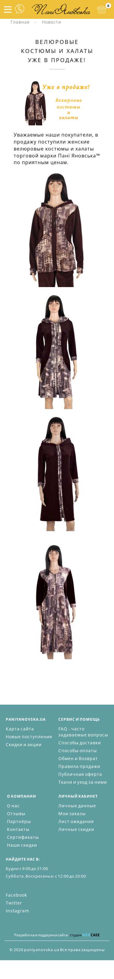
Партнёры (19, 821)
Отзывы (16, 813)
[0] (101, 9)
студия (85, 935)
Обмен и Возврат (78, 758)
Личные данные (77, 806)
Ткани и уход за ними (82, 782)
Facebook (16, 895)
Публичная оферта (80, 774)
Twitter (14, 903)
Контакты (18, 829)
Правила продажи (79, 766)
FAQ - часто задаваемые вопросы (83, 732)
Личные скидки (76, 829)
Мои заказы (72, 813)
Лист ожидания (76, 821)
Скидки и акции (24, 744)
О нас (13, 806)
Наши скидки (22, 845)
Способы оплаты (77, 750)
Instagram (17, 911)
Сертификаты (23, 837)
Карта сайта (20, 729)
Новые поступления (29, 736)
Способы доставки (79, 743)
